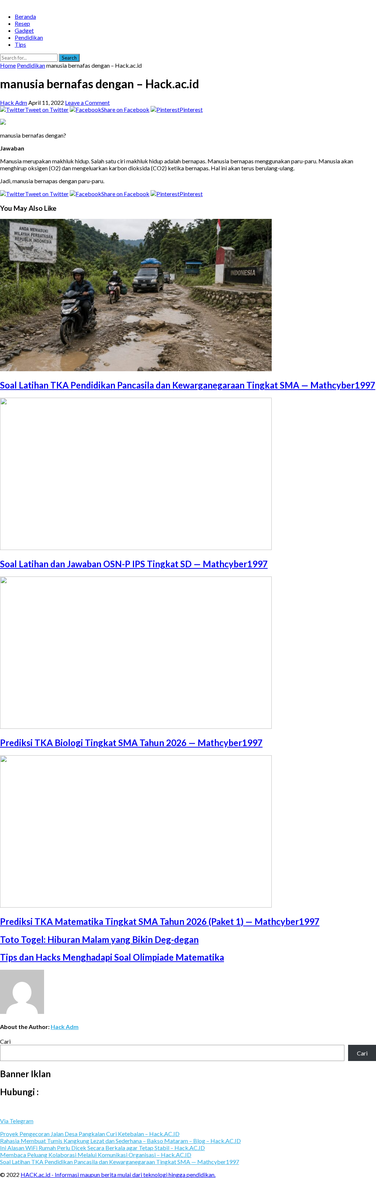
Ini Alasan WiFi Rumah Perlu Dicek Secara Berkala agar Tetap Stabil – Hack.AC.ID (102, 1147)
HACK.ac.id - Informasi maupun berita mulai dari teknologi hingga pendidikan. (118, 1174)
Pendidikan (29, 37)
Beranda (25, 16)
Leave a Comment (87, 102)
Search (69, 58)
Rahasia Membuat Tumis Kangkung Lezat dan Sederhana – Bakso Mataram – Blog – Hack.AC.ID (120, 1140)
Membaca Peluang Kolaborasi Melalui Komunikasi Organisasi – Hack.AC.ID (95, 1154)
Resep (22, 23)
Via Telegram (16, 1120)
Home (8, 65)
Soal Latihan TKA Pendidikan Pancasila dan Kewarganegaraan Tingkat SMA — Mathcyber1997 (187, 385)
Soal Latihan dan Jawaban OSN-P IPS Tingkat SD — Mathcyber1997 (134, 563)
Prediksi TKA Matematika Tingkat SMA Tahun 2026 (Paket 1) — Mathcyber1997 (159, 921)
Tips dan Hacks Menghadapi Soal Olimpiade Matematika (112, 957)
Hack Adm (13, 102)
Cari (5, 1041)
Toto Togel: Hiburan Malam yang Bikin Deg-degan (99, 939)
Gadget (24, 30)
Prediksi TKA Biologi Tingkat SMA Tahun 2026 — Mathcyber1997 (131, 742)
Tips (20, 44)
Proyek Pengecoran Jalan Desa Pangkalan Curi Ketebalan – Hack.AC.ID (90, 1133)
